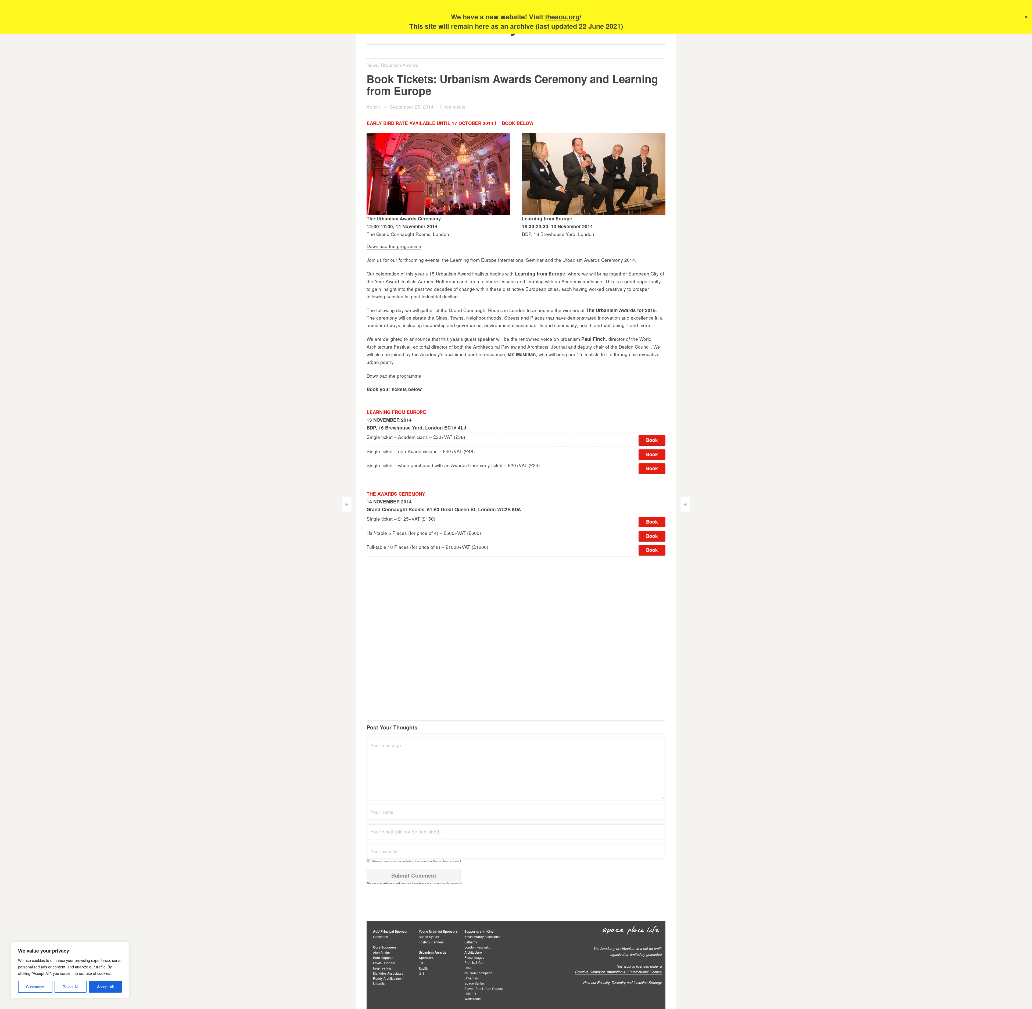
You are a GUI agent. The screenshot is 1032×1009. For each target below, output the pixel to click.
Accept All (105, 986)
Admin (373, 106)
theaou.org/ (563, 17)
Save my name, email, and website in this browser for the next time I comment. (417, 861)
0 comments (452, 106)
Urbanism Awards (399, 65)
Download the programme (394, 246)
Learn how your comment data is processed (436, 883)
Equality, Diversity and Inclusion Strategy (629, 982)
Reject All (70, 986)
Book (652, 440)
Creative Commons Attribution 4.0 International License (618, 971)
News (372, 65)
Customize (35, 986)
